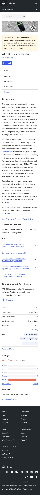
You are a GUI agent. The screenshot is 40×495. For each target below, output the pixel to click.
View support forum (9, 399)
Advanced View (8, 349)
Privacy (5, 423)
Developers (6, 436)
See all (35, 384)
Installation (8, 81)
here (12, 155)
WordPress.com (9, 447)
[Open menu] (36, 3)
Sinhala (9, 467)
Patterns (24, 423)
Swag (24, 440)
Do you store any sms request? (14, 253)
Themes (24, 415)
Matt (5, 450)
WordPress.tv (8, 440)
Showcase (25, 412)
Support (7, 92)
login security (33, 339)
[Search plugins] (24, 16)
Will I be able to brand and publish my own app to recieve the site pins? (16, 268)
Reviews (7, 76)
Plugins (23, 419)
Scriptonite (9, 57)
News (4, 415)
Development (9, 87)
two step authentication (30, 343)
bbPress (6, 454)
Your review (6, 384)
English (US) (34, 330)
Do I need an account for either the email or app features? (14, 260)
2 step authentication (31, 334)
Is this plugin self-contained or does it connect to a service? (13, 275)
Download (7, 63)
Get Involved (26, 429)
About (4, 412)
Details (6, 71)
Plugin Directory (7, 9)
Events (23, 433)
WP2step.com (7, 152)
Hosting (5, 419)
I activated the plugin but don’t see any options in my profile (13, 246)
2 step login (23, 339)
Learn (4, 429)
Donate (25, 436)
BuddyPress (7, 458)
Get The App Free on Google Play (18, 219)
